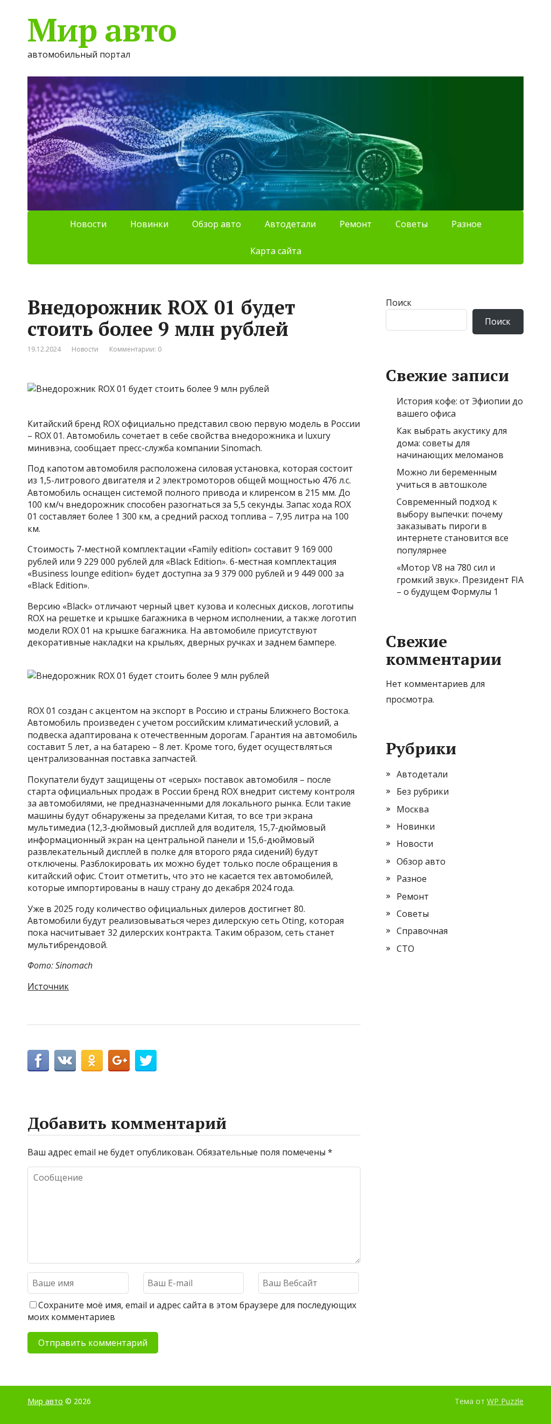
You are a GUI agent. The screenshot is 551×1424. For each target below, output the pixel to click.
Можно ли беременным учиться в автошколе (447, 478)
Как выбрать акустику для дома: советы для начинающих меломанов (452, 443)
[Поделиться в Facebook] (38, 1060)
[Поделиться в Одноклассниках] (92, 1060)
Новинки (149, 224)
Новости (88, 224)
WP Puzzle (505, 1401)
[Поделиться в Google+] (119, 1060)
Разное (466, 224)
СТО (405, 949)
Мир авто (101, 29)
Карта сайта (275, 251)
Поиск (399, 302)
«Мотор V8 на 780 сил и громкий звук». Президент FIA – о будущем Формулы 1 (460, 580)
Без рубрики (423, 791)
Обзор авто (216, 224)
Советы (411, 224)
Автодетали (290, 224)
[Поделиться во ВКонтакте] (65, 1060)
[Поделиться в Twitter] (146, 1060)
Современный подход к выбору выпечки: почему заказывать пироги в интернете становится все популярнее (452, 526)
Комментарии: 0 (135, 349)
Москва (413, 809)
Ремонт (356, 224)
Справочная (422, 931)
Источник (48, 986)
